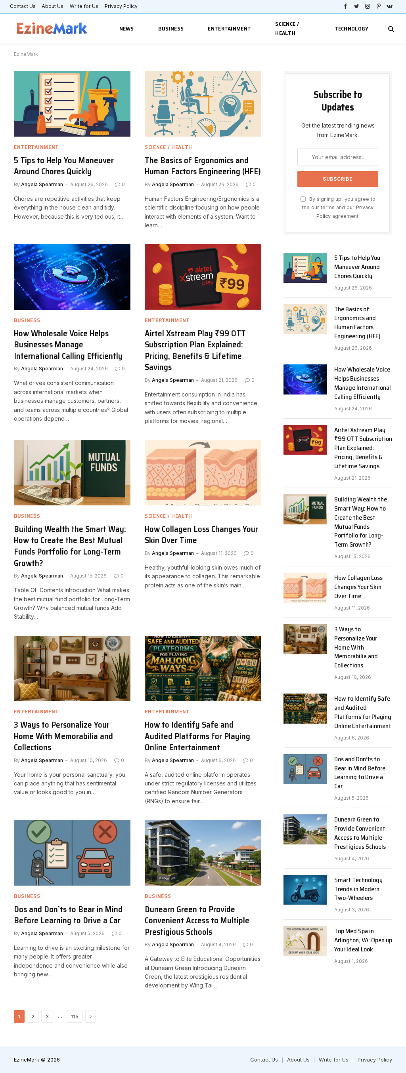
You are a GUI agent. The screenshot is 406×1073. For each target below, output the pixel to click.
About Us (52, 6)
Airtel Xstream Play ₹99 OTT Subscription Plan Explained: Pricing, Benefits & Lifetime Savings (195, 350)
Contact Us (23, 6)
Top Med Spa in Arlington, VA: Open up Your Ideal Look (363, 940)
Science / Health (287, 28)
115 (75, 1016)
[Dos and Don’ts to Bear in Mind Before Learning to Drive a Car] (72, 852)
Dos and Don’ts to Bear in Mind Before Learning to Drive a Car (68, 915)
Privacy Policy (121, 6)
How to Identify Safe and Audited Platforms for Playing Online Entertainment (197, 736)
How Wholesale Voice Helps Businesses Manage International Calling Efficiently (68, 345)
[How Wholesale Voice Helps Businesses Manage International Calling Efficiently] (72, 276)
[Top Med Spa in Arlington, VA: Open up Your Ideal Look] (305, 941)
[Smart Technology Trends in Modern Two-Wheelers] (305, 890)
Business (171, 28)
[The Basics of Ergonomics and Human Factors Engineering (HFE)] (203, 103)
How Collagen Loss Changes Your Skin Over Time (201, 535)
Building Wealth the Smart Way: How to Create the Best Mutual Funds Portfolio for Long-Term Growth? (70, 546)
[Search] (390, 29)
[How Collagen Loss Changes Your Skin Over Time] (203, 472)
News (126, 28)
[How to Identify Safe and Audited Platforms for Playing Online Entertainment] (203, 668)
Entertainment (229, 28)
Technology (352, 28)
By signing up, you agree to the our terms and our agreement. (338, 207)
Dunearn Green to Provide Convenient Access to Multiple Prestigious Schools (197, 921)
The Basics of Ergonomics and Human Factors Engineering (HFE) (203, 166)
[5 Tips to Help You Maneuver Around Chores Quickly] (72, 103)
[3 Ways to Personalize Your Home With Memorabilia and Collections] (72, 668)
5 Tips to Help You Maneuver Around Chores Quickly (64, 166)
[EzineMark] (52, 28)
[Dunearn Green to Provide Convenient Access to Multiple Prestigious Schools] (203, 852)
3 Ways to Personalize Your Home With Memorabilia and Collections (63, 736)
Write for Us (84, 6)
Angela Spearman (42, 184)
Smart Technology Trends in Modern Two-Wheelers (358, 889)
